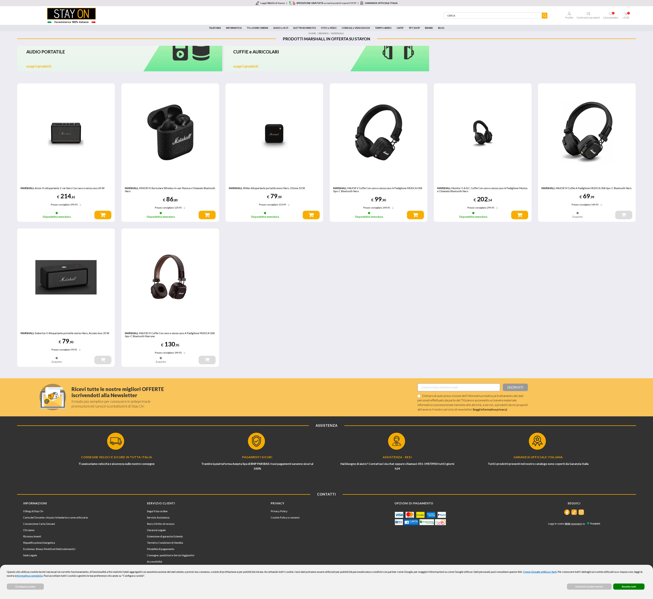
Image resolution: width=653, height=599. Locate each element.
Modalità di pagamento (160, 548)
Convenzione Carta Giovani (39, 523)
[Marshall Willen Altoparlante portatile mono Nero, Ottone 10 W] (274, 132)
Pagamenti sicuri (257, 457)
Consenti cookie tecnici (589, 586)
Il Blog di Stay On (33, 511)
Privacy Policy (279, 511)
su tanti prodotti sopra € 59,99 (326, 3)
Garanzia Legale (156, 530)
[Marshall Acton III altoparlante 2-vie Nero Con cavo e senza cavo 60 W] (66, 132)
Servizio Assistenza (158, 517)
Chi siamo (29, 530)
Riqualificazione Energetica (39, 542)
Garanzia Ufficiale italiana (538, 457)
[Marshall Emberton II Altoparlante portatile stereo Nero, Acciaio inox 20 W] (66, 277)
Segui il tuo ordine (157, 511)
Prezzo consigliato (60, 204)
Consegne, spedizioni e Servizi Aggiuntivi (170, 555)
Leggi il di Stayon (272, 3)
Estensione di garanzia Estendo (165, 536)
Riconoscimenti (32, 536)
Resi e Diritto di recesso (160, 523)
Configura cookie (25, 586)
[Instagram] (581, 512)
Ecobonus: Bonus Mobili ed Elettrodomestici (49, 548)
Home (312, 33)
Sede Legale (30, 555)
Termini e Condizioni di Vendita (165, 542)
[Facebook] (567, 512)
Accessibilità (154, 561)
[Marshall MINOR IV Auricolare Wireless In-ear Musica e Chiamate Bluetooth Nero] (170, 132)
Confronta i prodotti (588, 17)
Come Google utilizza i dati (540, 571)
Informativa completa (29, 575)
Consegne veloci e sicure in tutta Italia (116, 457)
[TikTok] (574, 512)
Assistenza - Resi (397, 457)
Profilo (569, 17)
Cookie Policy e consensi (285, 517)
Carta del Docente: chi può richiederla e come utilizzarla (55, 517)
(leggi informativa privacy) (490, 409)
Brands (324, 33)
